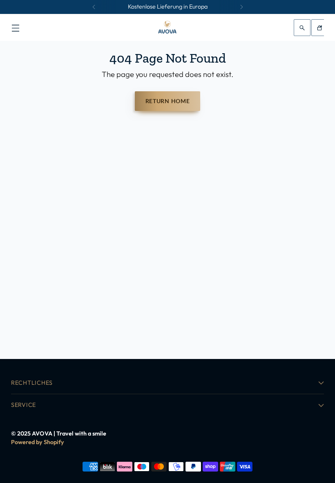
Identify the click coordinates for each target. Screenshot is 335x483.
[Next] (241, 7)
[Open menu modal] (15, 27)
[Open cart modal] (319, 27)
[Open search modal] (302, 27)
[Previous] (94, 7)
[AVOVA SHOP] (167, 28)
